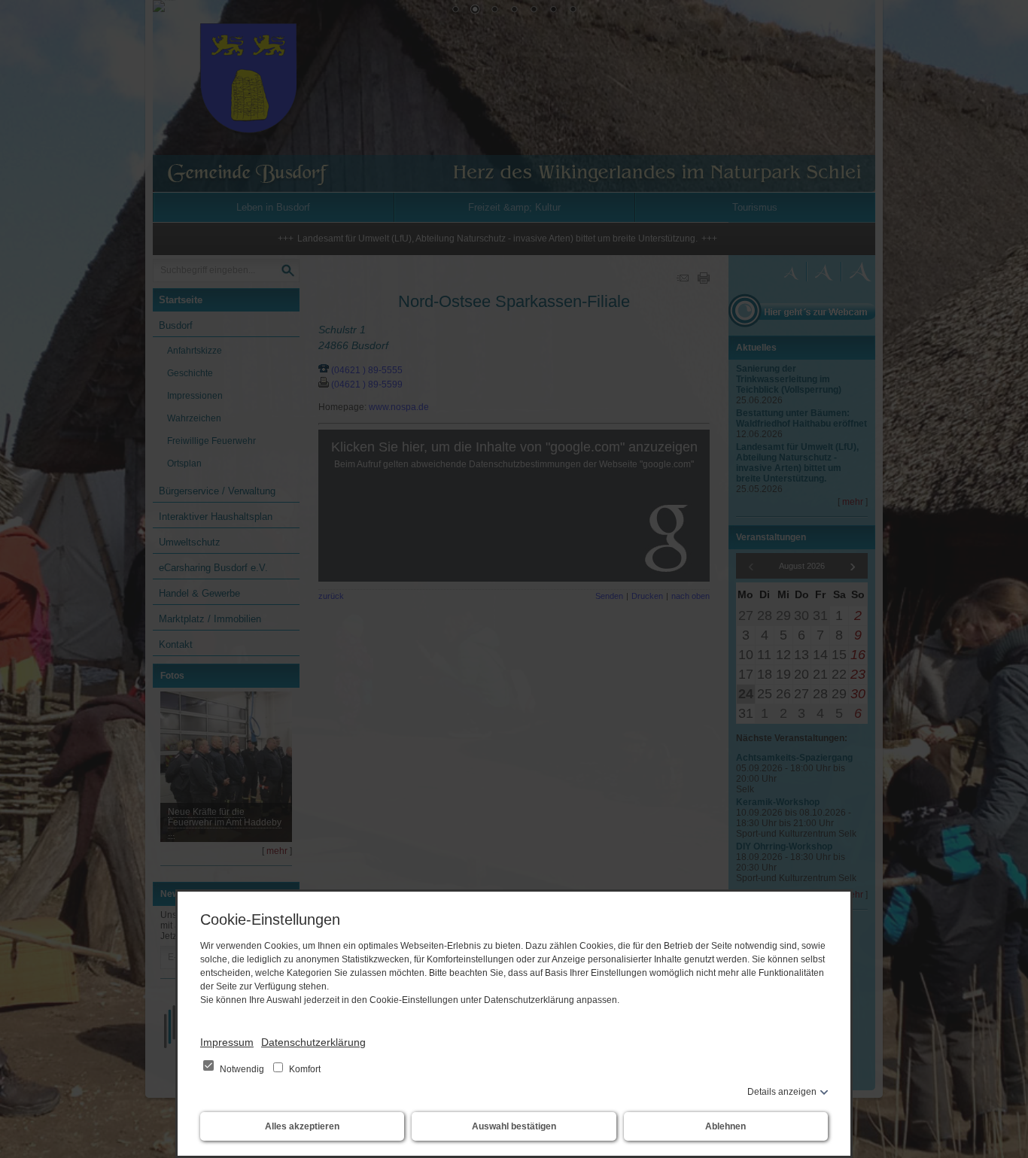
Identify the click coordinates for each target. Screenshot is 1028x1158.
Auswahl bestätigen (514, 1126)
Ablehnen (725, 1126)
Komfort (304, 1069)
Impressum (227, 1042)
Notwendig (241, 1069)
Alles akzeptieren (302, 1126)
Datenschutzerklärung (313, 1042)
